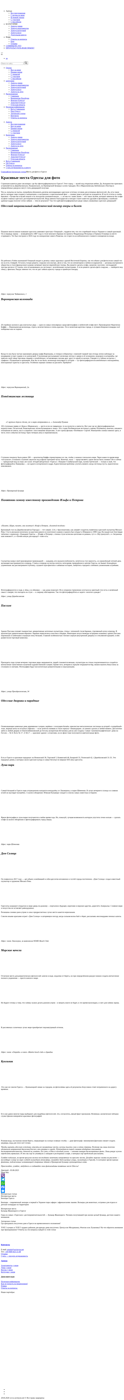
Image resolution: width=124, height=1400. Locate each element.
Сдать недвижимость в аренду (18, 168)
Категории (10, 135)
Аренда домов (16, 26)
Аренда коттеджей (18, 31)
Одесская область (18, 105)
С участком (15, 20)
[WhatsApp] (62, 1183)
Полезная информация (15, 107)
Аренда (9, 122)
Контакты (15, 116)
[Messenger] (62, 1191)
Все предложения (18, 13)
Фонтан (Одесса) (18, 100)
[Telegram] (62, 1179)
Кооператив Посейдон (20, 98)
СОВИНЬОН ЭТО (13, 46)
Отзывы (14, 44)
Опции (9, 68)
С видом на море (18, 15)
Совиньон (15, 96)
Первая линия (16, 72)
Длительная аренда (18, 35)
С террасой (15, 74)
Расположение (12, 94)
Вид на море (16, 70)
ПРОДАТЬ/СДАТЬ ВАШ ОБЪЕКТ (20, 48)
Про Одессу (15, 111)
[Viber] (62, 1175)
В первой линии (17, 17)
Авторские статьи (18, 113)
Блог (13, 41)
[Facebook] (62, 1187)
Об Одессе (10, 163)
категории (10, 81)
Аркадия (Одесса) (18, 103)
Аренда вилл (16, 33)
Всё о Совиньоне (18, 109)
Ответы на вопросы (19, 39)
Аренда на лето (17, 92)
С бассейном (16, 22)
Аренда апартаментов (20, 28)
